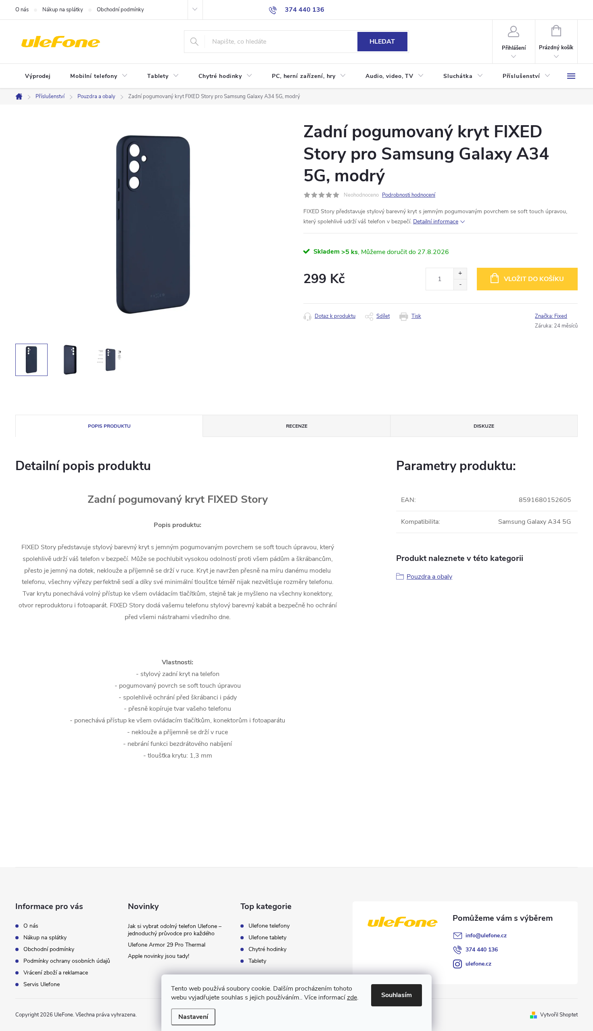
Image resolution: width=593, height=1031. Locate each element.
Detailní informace (435, 221)
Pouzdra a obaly (429, 576)
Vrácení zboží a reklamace (55, 972)
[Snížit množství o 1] (460, 284)
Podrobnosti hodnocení (408, 195)
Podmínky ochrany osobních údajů (66, 961)
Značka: (551, 316)
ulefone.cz (478, 964)
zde (352, 997)
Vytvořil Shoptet (559, 1014)
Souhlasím (396, 995)
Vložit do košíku (534, 279)
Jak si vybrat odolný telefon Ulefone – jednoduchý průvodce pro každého (174, 929)
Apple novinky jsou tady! (158, 956)
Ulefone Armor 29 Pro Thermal (166, 945)
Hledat (382, 41)
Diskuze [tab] (484, 426)
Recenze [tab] (296, 426)
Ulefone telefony (269, 926)
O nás (22, 9)
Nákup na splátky (62, 9)
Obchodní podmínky (120, 9)
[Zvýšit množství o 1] (460, 273)
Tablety (257, 961)
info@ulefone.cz (486, 935)
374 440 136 (482, 949)
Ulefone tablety (267, 937)
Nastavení (193, 1016)
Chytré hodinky (267, 949)
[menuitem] (38, 76)
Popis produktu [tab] (109, 426)
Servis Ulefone (41, 984)
